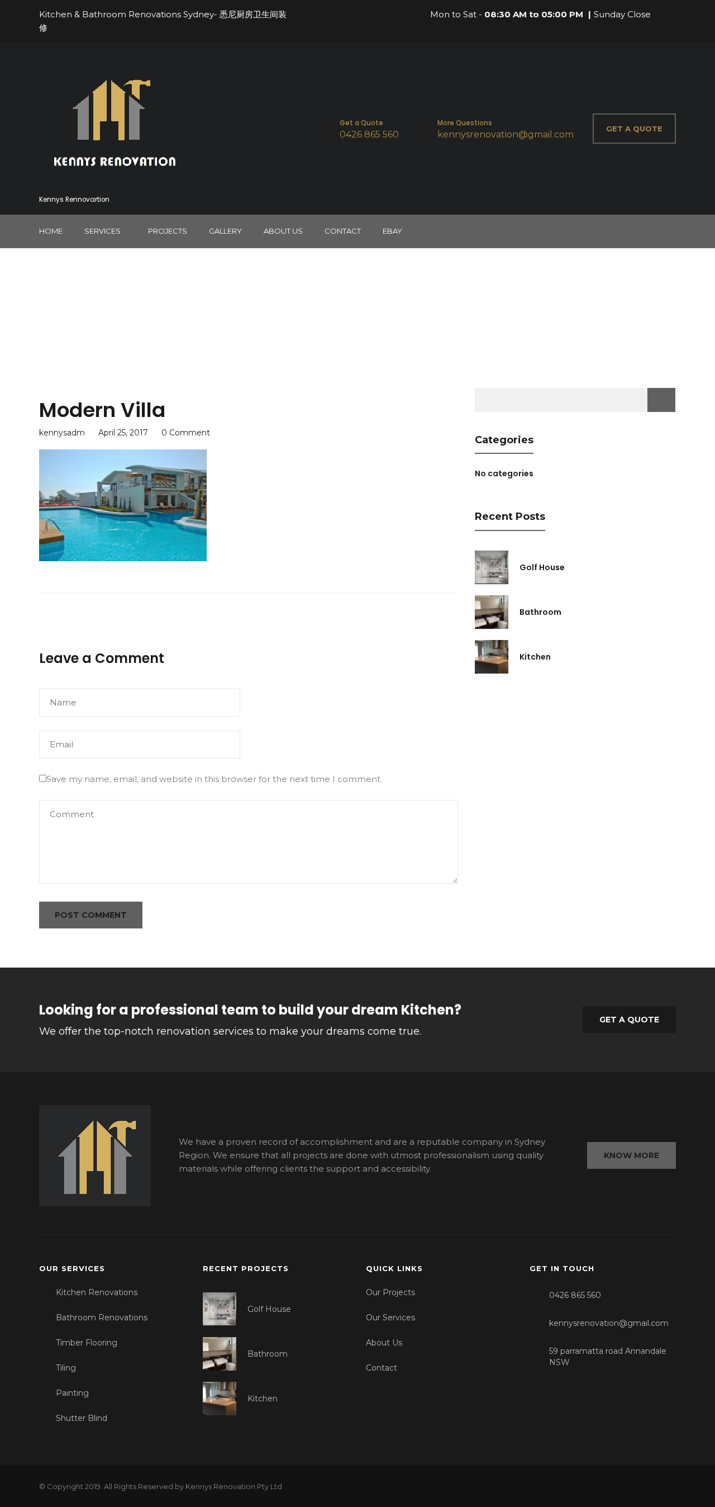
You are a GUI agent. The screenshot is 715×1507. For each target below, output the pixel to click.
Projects (167, 230)
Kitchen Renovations (96, 1292)
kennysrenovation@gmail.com (505, 134)
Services (102, 230)
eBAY (392, 230)
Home (51, 230)
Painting (72, 1393)
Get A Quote (634, 128)
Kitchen (535, 656)
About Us (283, 230)
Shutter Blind (81, 1418)
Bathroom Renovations (101, 1317)
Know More (631, 1155)
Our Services (390, 1317)
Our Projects (390, 1292)
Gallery (225, 230)
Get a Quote (629, 1020)
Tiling (66, 1368)
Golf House (542, 567)
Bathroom (540, 612)
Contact (343, 230)
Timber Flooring (86, 1343)
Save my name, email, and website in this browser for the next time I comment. (214, 779)
